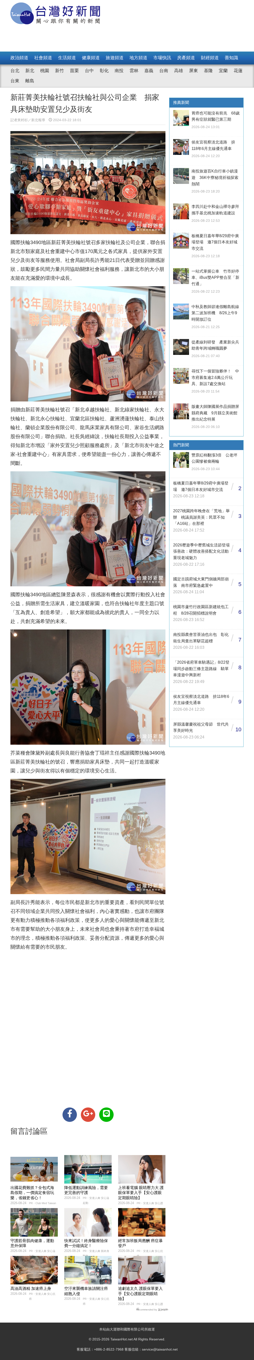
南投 (119, 70)
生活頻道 (67, 57)
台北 (14, 70)
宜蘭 (223, 70)
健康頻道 (91, 57)
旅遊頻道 (115, 57)
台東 (14, 80)
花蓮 (238, 70)
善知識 (231, 57)
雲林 (133, 70)
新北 (29, 70)
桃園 (44, 70)
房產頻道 (186, 57)
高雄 (178, 70)
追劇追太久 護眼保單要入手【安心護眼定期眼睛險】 (140, 1293)
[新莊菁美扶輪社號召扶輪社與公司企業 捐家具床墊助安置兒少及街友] (69, 1114)
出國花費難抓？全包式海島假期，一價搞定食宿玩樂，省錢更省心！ (32, 1193)
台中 (89, 70)
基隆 (208, 70)
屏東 (193, 70)
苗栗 (74, 70)
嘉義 (148, 70)
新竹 (59, 70)
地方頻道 (138, 57)
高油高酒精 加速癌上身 (30, 1288)
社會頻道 (43, 57)
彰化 (104, 70)
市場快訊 (162, 57)
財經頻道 (210, 57)
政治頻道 (19, 57)
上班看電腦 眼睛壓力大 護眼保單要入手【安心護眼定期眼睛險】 (141, 1193)
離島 (29, 80)
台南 (163, 70)
